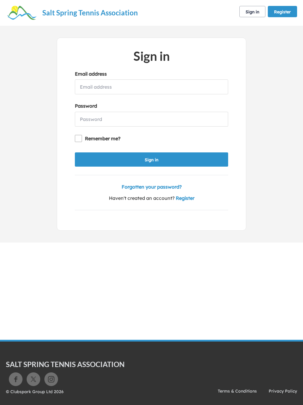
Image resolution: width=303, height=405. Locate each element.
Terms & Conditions (237, 391)
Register (282, 12)
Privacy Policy (283, 391)
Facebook (15, 379)
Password (86, 106)
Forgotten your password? (152, 187)
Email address (91, 74)
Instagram (51, 379)
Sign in (252, 12)
